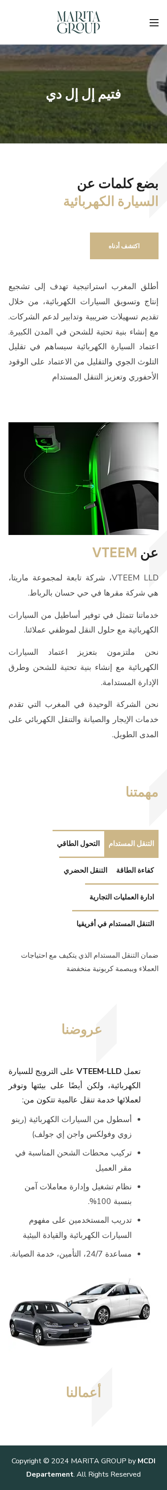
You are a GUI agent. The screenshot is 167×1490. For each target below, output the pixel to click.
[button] (124, 246)
